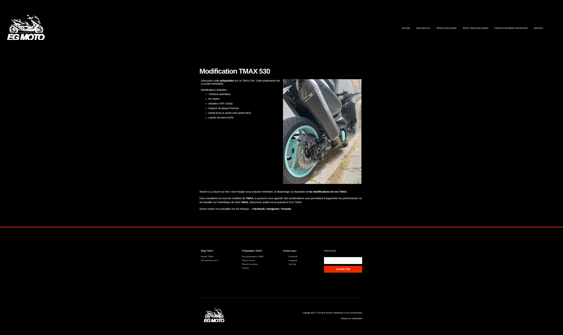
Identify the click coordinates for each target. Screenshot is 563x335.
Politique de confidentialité (351, 318)
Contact (538, 28)
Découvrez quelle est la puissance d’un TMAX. (276, 202)
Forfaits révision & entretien (511, 28)
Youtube (286, 208)
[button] (560, 28)
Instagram (273, 208)
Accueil (406, 28)
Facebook (259, 208)
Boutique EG (423, 28)
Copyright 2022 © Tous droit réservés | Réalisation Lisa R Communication (332, 313)
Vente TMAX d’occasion (475, 28)
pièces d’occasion (446, 28)
